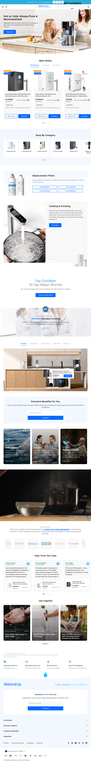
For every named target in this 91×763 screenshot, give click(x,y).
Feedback (30, 743)
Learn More (45, 328)
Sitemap (40, 743)
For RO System (45, 187)
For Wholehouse (70, 191)
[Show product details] (61, 381)
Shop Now (47, 2)
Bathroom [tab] (66, 343)
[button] (2, 7)
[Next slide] (56, 257)
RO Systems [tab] (35, 65)
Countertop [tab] (56, 65)
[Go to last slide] (51, 257)
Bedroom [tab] (57, 343)
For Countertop (45, 191)
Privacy (6, 743)
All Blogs (45, 643)
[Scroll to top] (45, 674)
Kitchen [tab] (23, 343)
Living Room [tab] (33, 343)
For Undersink (70, 187)
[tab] (39, 51)
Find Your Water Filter (45, 295)
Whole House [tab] (46, 343)
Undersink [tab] (45, 65)
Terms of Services (17, 743)
